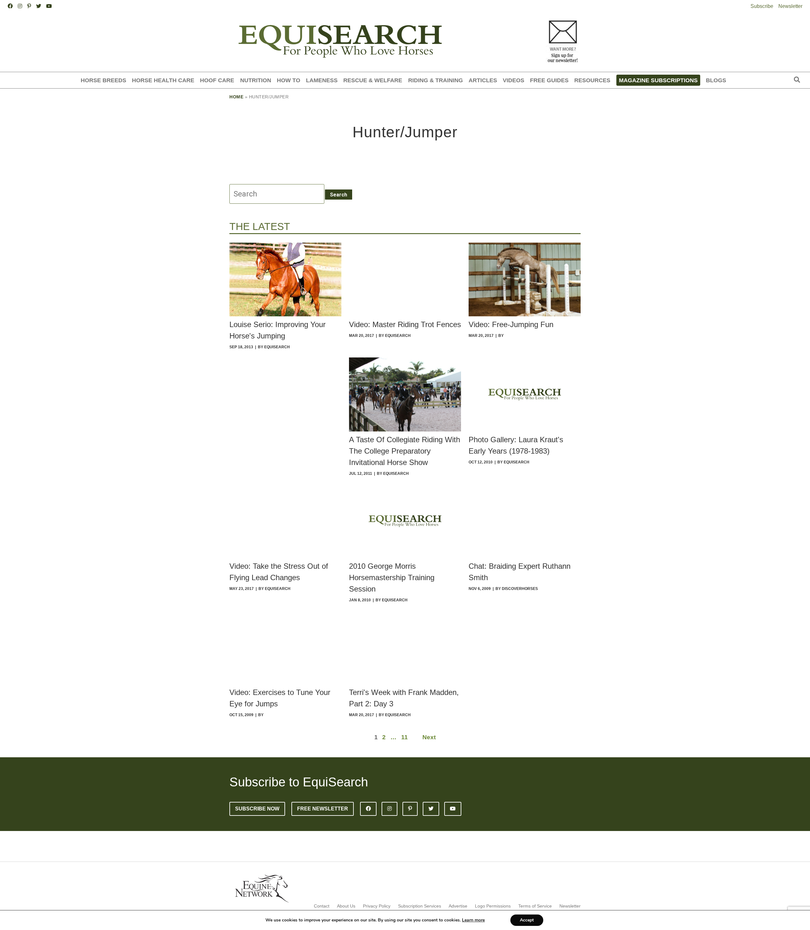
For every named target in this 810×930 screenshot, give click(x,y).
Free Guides (549, 80)
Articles (483, 80)
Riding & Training (435, 80)
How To (288, 80)
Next (429, 737)
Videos (513, 80)
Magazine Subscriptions (658, 80)
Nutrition (255, 80)
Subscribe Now (257, 808)
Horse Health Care (163, 80)
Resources (592, 80)
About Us (346, 905)
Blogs (716, 80)
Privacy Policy (376, 905)
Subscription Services (419, 905)
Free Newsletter (322, 808)
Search (338, 195)
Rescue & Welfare (372, 80)
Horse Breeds (103, 80)
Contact (321, 905)
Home (236, 96)
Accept (527, 920)
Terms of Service (535, 905)
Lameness (322, 80)
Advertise (458, 905)
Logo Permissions (493, 905)
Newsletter (790, 6)
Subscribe (762, 6)
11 (404, 737)
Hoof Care (217, 80)
